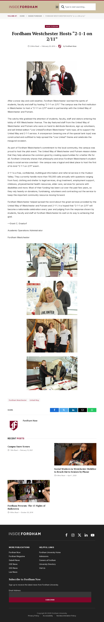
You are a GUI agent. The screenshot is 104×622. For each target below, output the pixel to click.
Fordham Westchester (18, 400)
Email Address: (15, 590)
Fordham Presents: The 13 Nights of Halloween (26, 507)
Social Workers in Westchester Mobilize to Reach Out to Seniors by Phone (75, 470)
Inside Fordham (52, 26)
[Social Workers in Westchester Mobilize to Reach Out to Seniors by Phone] (75, 454)
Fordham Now (70, 46)
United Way (34, 400)
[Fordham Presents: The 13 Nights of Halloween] (29, 491)
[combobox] (77, 6)
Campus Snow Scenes (19, 446)
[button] (57, 7)
